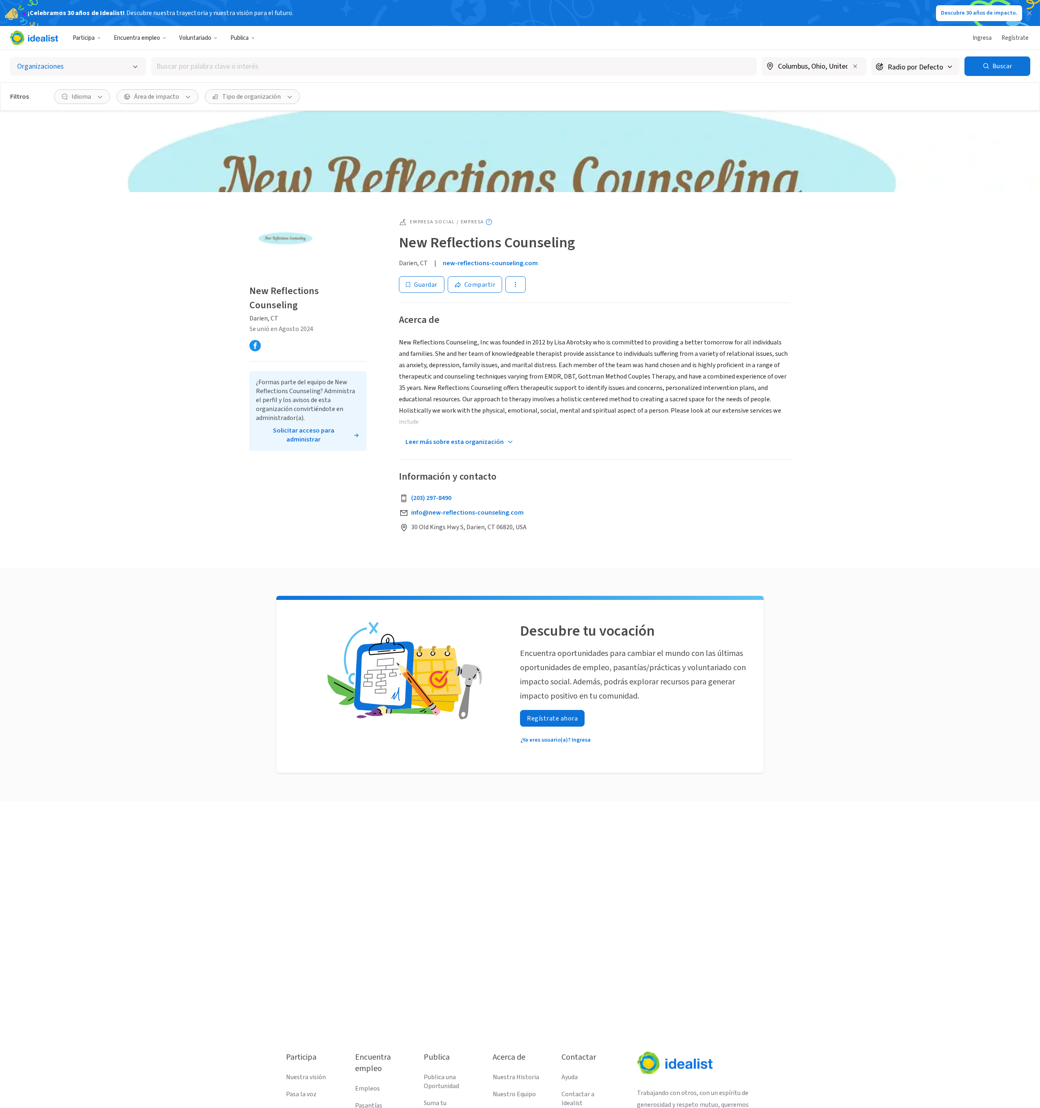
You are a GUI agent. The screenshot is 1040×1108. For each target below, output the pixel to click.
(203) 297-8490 (431, 497)
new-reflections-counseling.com (490, 263)
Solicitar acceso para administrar (303, 435)
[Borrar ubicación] (855, 66)
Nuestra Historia (516, 1077)
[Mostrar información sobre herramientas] (489, 222)
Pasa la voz (301, 1094)
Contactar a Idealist (577, 1099)
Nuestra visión (306, 1077)
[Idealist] (34, 37)
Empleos (367, 1088)
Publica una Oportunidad (441, 1082)
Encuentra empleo (137, 38)
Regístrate (1015, 38)
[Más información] (814, 67)
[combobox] (454, 66)
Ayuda (569, 1077)
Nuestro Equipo (514, 1094)
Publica (239, 38)
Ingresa (982, 38)
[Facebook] (255, 345)
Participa (84, 38)
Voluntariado (195, 38)
